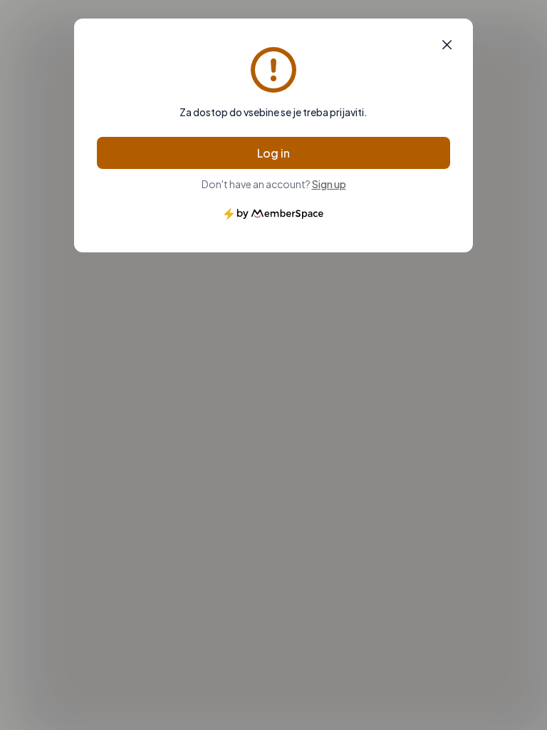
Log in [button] (273, 152)
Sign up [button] (329, 184)
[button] (447, 45)
